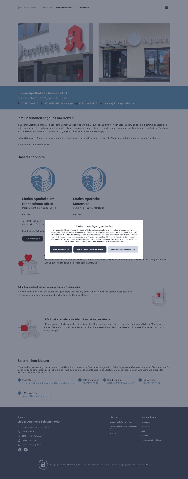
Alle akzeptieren (61, 249)
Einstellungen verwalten (123, 249)
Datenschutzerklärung (105, 242)
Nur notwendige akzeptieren (90, 249)
